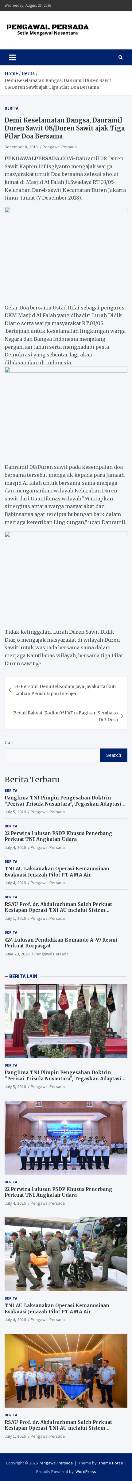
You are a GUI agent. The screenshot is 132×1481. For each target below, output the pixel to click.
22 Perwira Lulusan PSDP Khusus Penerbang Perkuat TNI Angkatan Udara (58, 836)
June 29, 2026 (17, 954)
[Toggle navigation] (12, 57)
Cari (9, 742)
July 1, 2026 (15, 918)
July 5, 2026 (15, 811)
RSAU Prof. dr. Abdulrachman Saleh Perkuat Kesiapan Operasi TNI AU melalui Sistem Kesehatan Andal (58, 910)
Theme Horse (111, 1463)
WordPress (86, 1471)
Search (113, 755)
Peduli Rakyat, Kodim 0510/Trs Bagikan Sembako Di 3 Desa (65, 716)
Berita (11, 108)
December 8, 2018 (21, 147)
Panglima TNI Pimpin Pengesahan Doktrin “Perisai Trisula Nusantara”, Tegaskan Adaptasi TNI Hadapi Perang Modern (63, 804)
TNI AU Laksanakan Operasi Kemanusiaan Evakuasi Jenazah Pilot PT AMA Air (57, 872)
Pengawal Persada (60, 147)
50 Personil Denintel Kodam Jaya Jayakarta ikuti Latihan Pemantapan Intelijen (65, 690)
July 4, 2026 (15, 847)
